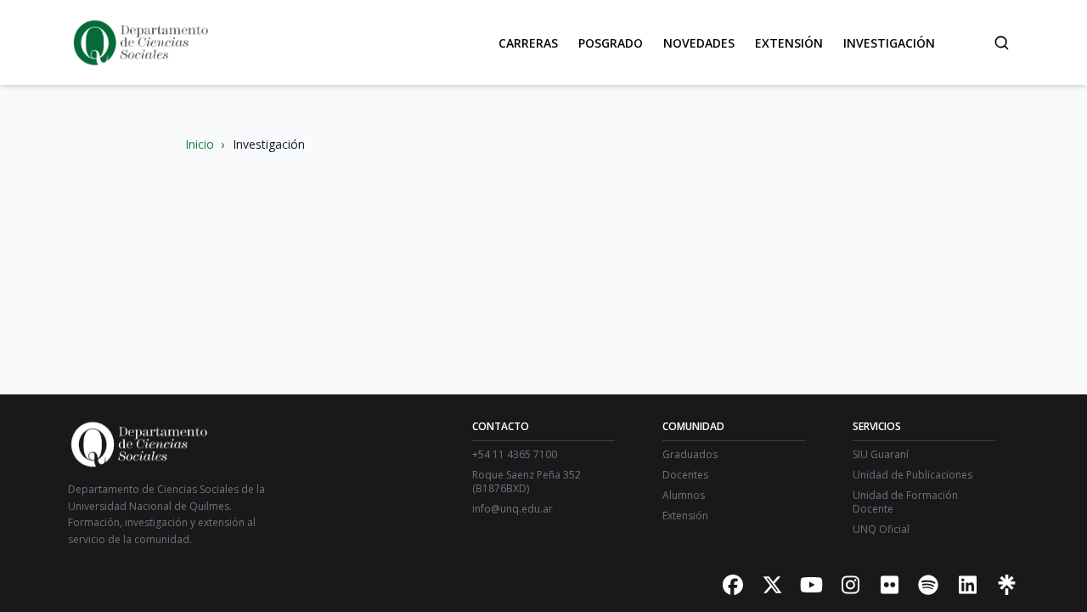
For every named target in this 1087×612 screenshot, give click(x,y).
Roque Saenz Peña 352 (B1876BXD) (526, 482)
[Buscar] (1001, 43)
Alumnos (683, 495)
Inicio (199, 144)
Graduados (690, 455)
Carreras (528, 43)
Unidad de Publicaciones (912, 475)
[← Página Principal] (139, 42)
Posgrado (610, 43)
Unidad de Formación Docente (905, 502)
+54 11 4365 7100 (514, 455)
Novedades (699, 43)
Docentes (685, 475)
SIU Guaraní (881, 455)
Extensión (789, 43)
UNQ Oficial (881, 529)
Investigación (889, 43)
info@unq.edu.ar (512, 509)
